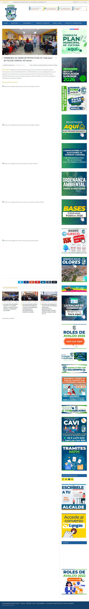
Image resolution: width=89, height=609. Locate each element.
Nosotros (14, 23)
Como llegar (57, 23)
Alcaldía (40, 65)
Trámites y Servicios (42, 23)
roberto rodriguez (9, 65)
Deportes (45, 65)
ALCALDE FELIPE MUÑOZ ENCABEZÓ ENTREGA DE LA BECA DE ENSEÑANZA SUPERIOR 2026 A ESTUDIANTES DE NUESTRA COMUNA (30, 308)
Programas (27, 23)
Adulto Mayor (33, 65)
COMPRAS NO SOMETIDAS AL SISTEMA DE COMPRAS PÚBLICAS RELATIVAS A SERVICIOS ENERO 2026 (30, 2)
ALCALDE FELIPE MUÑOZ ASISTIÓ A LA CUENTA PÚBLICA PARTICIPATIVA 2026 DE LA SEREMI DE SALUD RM (10, 307)
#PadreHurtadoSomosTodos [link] (9, 82)
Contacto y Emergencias (73, 23)
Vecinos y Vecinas (52, 65)
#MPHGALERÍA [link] (6, 70)
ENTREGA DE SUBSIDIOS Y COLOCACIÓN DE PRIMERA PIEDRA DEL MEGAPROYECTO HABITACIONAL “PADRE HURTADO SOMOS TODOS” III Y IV (49, 308)
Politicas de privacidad (8, 605)
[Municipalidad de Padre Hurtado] (11, 12)
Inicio (6, 23)
